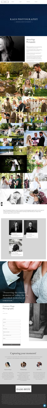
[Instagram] (2, 205)
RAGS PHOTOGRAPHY (24, 19)
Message (4, 338)
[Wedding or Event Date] (3, 333)
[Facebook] (2, 203)
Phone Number (5, 328)
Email (4, 325)
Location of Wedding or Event (7, 335)
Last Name (4, 322)
